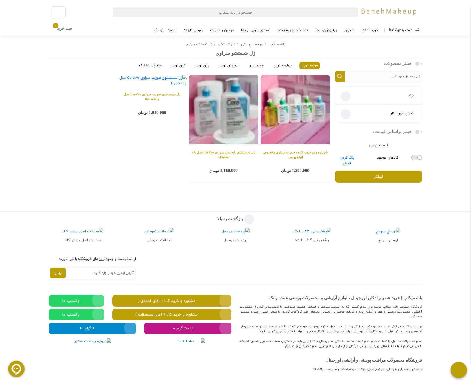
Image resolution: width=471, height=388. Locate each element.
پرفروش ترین (228, 65)
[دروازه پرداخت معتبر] (92, 356)
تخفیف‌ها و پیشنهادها (292, 30)
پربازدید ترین (282, 65)
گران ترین (178, 65)
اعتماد (172, 30)
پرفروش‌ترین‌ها (326, 30)
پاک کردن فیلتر (347, 160)
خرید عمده (370, 30)
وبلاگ (158, 30)
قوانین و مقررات (222, 30)
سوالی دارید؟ (193, 30)
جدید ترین (256, 65)
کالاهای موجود (387, 157)
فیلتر (378, 176)
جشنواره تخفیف (150, 65)
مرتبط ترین (309, 65)
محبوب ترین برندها (255, 30)
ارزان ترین (202, 65)
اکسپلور (349, 30)
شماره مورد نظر (402, 113)
